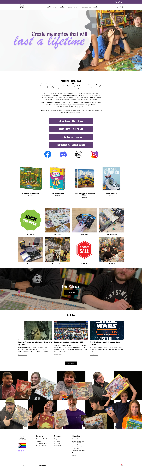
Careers (74, 455)
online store (48, 105)
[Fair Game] (22, 6)
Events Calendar (86, 7)
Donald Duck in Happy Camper (31, 193)
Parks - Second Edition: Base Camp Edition (84, 194)
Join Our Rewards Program (71, 137)
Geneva (80, 103)
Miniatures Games (57, 264)
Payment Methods (78, 439)
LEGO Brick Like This (58, 193)
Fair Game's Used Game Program (71, 144)
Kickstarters (30, 234)
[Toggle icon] (117, 7)
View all (71, 363)
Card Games (84, 234)
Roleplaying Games (111, 234)
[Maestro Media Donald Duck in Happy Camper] (30, 178)
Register (56, 439)
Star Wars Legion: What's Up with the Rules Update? (105, 343)
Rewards (74, 453)
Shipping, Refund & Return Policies (78, 441)
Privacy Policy (76, 445)
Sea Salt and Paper (111, 193)
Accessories (30, 264)
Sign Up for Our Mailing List (71, 128)
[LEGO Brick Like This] (57, 178)
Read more (22, 355)
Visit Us (38, 441)
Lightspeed (43, 465)
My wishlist (57, 445)
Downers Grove (59, 103)
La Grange (69, 103)
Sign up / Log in (119, 2)
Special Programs (41, 443)
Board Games (57, 234)
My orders (57, 441)
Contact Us (21, 1)
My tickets (57, 443)
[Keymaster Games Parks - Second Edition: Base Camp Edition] (84, 178)
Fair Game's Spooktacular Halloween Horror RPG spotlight (35, 343)
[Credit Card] (122, 465)
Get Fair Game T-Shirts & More (71, 121)
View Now (71, 292)
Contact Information (78, 450)
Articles (96, 7)
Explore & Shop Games (43, 439)
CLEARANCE (84, 264)
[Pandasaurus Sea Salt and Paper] (111, 178)
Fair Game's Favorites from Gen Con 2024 (68, 342)
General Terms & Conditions (77, 447)
